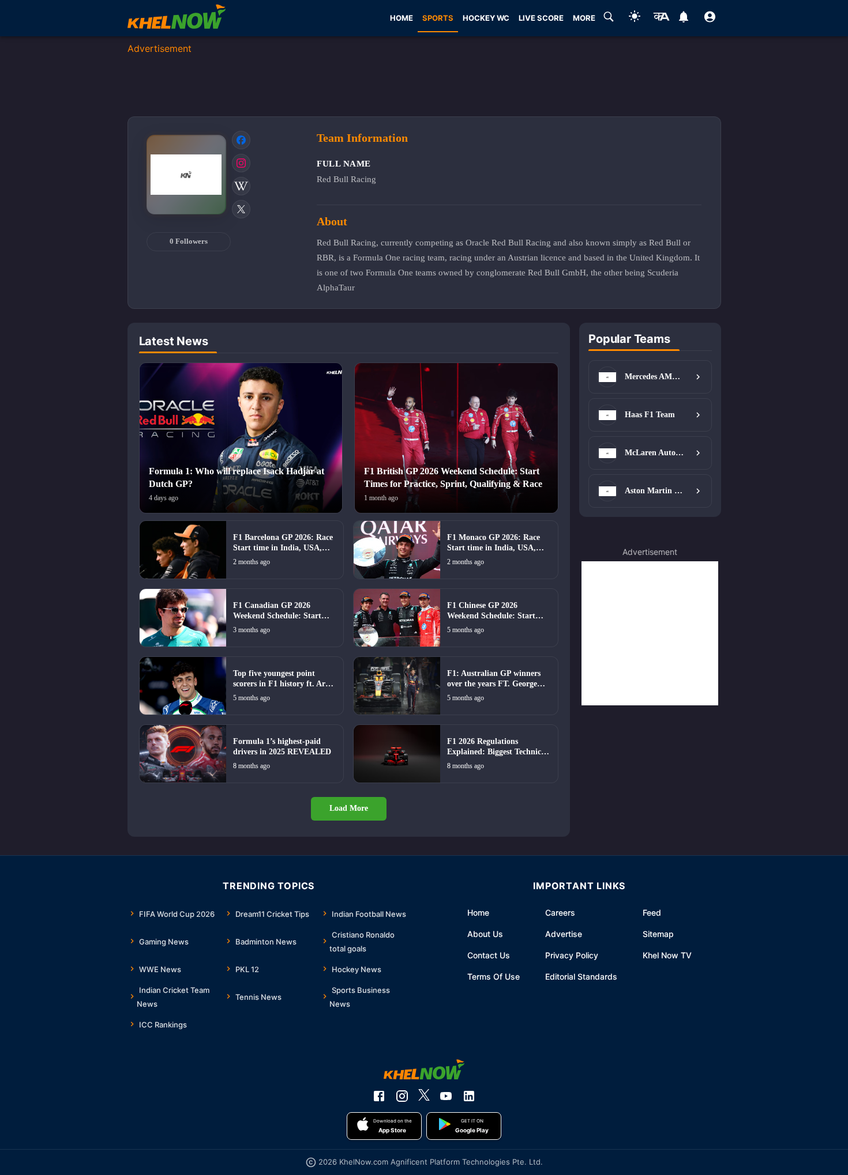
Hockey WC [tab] (486, 17)
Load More (348, 808)
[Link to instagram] (241, 163)
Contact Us (488, 955)
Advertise (563, 934)
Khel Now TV (667, 955)
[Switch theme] (634, 18)
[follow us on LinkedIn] (469, 1096)
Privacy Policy (571, 955)
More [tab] (584, 17)
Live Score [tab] (541, 17)
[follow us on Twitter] (424, 1096)
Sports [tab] (437, 17)
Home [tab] (401, 17)
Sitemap (658, 934)
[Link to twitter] (241, 209)
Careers (560, 912)
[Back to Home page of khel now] (176, 18)
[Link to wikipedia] (241, 186)
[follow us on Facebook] (379, 1096)
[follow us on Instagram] (402, 1096)
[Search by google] (608, 18)
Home (478, 912)
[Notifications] (684, 18)
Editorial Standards (581, 976)
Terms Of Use (493, 976)
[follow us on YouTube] (446, 1096)
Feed (652, 912)
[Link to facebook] (241, 140)
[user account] (710, 18)
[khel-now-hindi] (661, 18)
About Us (485, 934)
